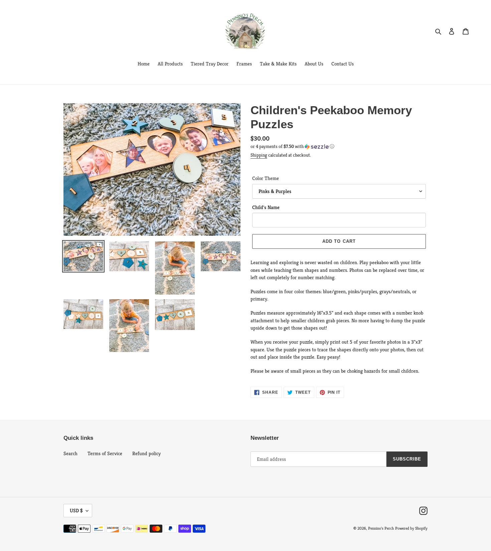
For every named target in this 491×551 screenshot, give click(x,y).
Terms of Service (105, 453)
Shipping (259, 155)
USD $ (76, 510)
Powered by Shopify (411, 528)
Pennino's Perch (381, 528)
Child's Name (266, 207)
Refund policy (146, 453)
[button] (292, 146)
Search (70, 453)
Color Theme (265, 178)
